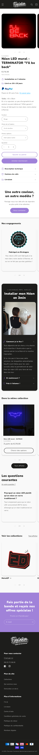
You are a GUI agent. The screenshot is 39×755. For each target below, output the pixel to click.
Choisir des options (19, 450)
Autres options (7, 134)
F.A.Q (6, 702)
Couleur (4, 115)
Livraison (7, 707)
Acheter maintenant (19, 161)
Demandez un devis (11, 689)
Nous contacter (19, 210)
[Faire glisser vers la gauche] (15, 52)
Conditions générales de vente (15, 716)
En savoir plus (25, 93)
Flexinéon (10, 751)
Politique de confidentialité (13, 726)
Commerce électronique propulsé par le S (25, 751)
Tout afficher (19, 466)
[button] (2, 4)
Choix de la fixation (8, 124)
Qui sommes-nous (10, 684)
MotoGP (5, 578)
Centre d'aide (9, 711)
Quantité (4, 143)
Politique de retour (10, 721)
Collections (8, 679)
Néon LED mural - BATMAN (13, 439)
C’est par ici (8, 658)
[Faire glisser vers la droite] (24, 52)
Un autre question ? (9, 484)
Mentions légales (10, 730)
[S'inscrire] (32, 622)
